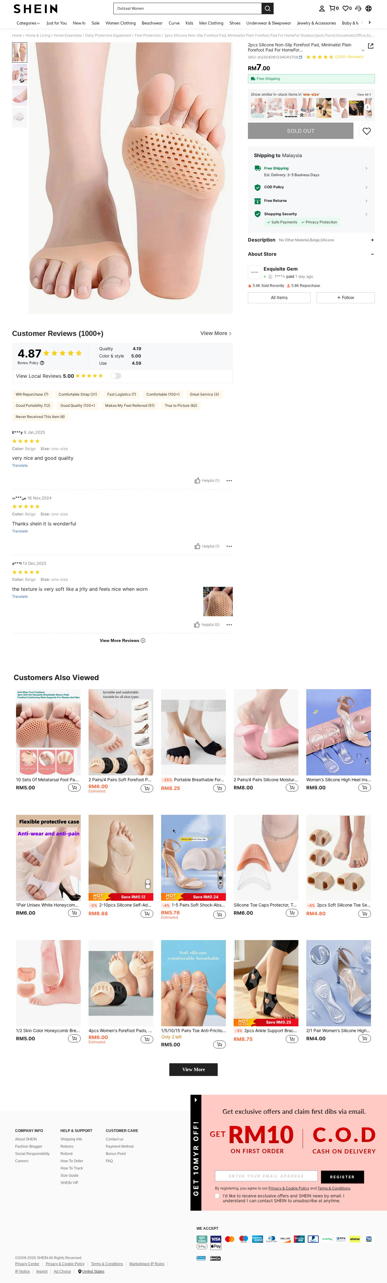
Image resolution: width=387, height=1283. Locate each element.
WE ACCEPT (207, 1229)
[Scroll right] (369, 23)
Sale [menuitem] (95, 23)
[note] (121, 897)
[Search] (268, 8)
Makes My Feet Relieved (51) (129, 405)
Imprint (41, 1271)
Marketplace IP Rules (146, 1264)
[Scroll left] (362, 23)
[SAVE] (367, 131)
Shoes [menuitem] (234, 23)
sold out (301, 131)
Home (17, 35)
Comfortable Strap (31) (78, 394)
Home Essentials (68, 35)
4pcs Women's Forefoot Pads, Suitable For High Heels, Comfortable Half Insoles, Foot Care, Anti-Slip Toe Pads (121, 1030)
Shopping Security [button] (280, 214)
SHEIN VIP (69, 1183)
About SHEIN (26, 1139)
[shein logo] (35, 8)
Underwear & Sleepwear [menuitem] (268, 23)
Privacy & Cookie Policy (65, 1264)
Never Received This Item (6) (40, 416)
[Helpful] (197, 480)
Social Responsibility (32, 1154)
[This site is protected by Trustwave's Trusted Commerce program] (201, 1258)
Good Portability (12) (33, 405)
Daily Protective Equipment (108, 35)
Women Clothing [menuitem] (121, 23)
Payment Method (120, 1146)
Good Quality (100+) (77, 405)
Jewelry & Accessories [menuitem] (316, 23)
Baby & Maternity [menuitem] (358, 23)
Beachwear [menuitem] (152, 23)
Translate (20, 465)
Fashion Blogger (28, 1146)
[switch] (115, 376)
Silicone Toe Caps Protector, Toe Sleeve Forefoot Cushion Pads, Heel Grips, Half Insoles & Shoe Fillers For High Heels (266, 905)
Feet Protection (148, 35)
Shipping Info (71, 1139)
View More (193, 1069)
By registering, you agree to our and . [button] (283, 1188)
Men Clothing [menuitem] (211, 23)
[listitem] (258, 108)
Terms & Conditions (107, 1264)
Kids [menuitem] (189, 23)
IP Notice (22, 1271)
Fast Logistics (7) (121, 394)
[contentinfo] (287, 1242)
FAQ (109, 1161)
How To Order (71, 1161)
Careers (21, 1161)
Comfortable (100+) (163, 394)
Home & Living (38, 35)
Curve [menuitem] (174, 23)
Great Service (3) (204, 394)
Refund (66, 1154)
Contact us (114, 1139)
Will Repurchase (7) (32, 394)
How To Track (71, 1168)
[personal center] (322, 8)
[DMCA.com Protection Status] (215, 1258)
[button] (358, 8)
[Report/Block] (229, 480)
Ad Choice (62, 1271)
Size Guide (69, 1175)
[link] (334, 8)
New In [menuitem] (79, 23)
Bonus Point (116, 1154)
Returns (66, 1146)
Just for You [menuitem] (57, 23)
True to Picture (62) (181, 405)
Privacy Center (27, 1264)
